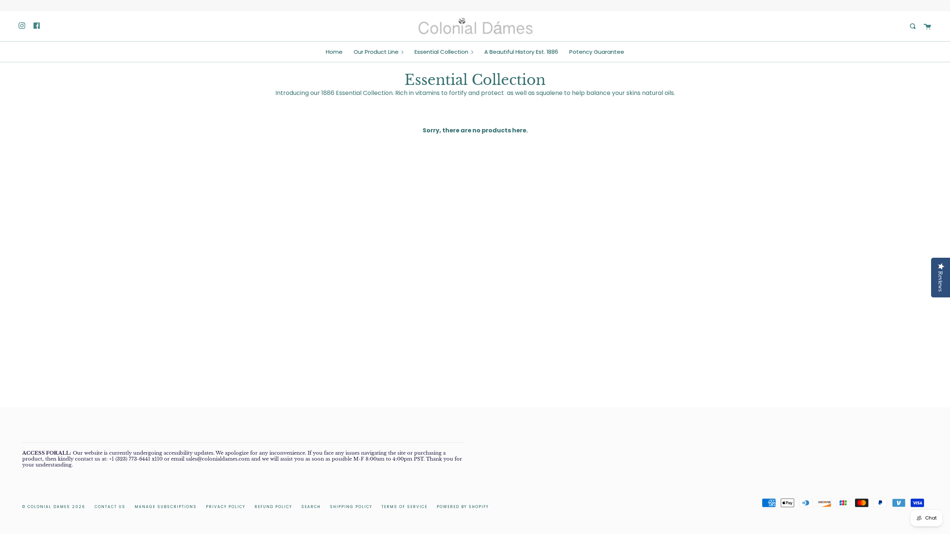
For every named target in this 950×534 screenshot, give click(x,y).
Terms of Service (404, 507)
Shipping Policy (351, 507)
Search (311, 507)
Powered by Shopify (463, 507)
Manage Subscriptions (166, 507)
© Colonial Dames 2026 (53, 507)
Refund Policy (273, 507)
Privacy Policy (225, 507)
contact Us (110, 507)
